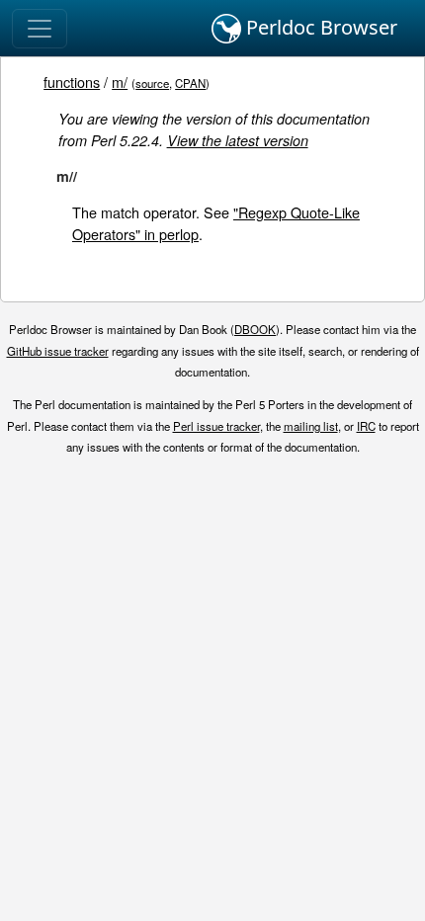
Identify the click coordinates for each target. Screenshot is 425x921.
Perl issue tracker (216, 426)
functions (71, 81)
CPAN (190, 83)
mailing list (311, 426)
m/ (120, 81)
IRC (366, 426)
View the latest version (237, 140)
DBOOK (255, 329)
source (152, 83)
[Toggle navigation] (39, 28)
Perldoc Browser (319, 27)
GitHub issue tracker (58, 351)
